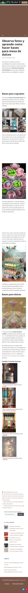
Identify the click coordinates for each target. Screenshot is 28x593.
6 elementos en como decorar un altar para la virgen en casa (15, 540)
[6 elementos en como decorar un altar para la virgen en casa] (6, 539)
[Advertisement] (14, 19)
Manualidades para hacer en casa (12, 567)
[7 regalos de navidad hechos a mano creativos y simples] (6, 534)
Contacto (7, 583)
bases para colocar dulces (10, 494)
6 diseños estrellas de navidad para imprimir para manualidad (16, 528)
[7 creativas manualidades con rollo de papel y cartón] (6, 550)
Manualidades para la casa (10, 492)
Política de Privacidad (17, 583)
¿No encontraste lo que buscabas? (13, 512)
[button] (25, 35)
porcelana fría (12, 354)
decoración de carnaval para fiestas (11, 356)
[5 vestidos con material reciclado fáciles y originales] (6, 545)
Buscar (20, 514)
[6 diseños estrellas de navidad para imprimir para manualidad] (6, 527)
